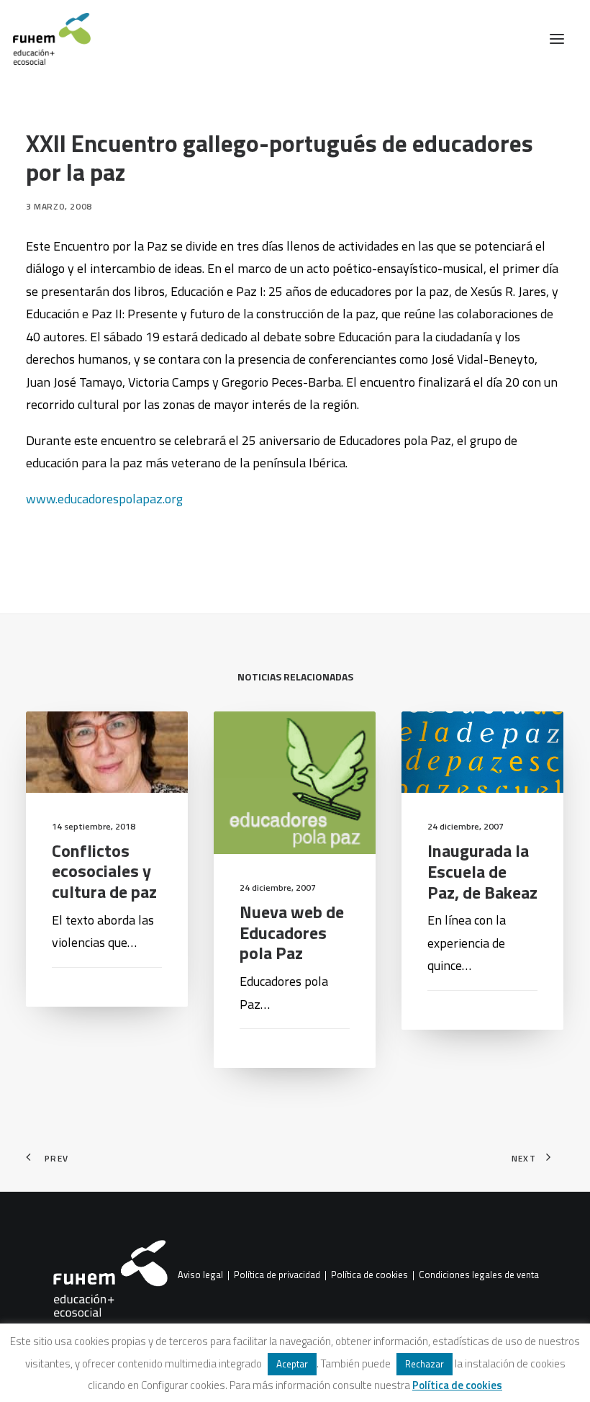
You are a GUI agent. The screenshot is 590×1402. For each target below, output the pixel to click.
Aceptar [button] (292, 1364)
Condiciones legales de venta (479, 1275)
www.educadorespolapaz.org (104, 498)
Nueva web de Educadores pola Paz (292, 932)
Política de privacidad (277, 1275)
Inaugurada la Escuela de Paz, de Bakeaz (482, 871)
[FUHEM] (45, 39)
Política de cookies (369, 1275)
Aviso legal (200, 1275)
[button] (557, 39)
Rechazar (424, 1364)
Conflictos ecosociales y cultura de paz (104, 871)
